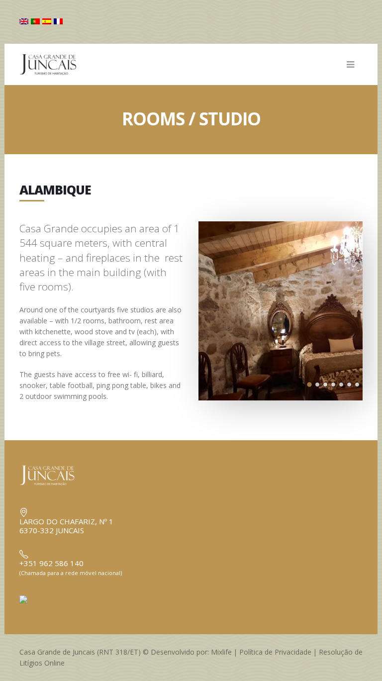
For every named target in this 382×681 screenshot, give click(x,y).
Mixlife (221, 652)
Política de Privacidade (275, 652)
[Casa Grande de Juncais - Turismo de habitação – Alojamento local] (56, 64)
